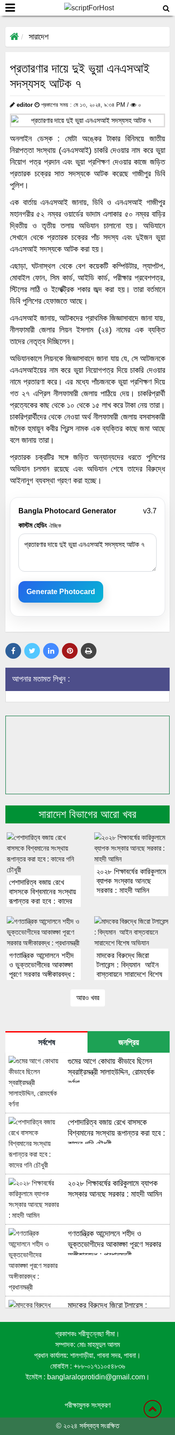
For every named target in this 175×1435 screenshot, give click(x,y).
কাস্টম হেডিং (39, 525)
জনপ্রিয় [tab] (128, 1042)
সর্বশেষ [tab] (46, 1042)
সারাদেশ (38, 36)
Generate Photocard (60, 591)
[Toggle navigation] (10, 7)
